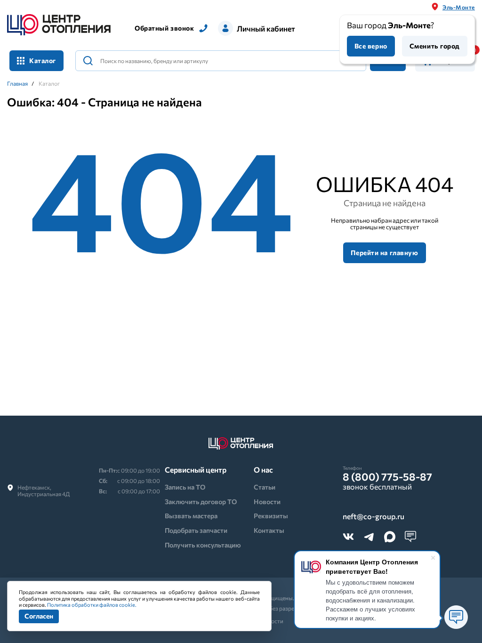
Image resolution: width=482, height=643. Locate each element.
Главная (17, 83)
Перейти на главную (384, 253)
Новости (267, 502)
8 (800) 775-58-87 (387, 477)
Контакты (269, 530)
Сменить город (435, 46)
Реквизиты (271, 516)
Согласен (38, 616)
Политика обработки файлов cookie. (92, 605)
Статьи (264, 487)
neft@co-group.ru (373, 516)
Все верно (370, 46)
